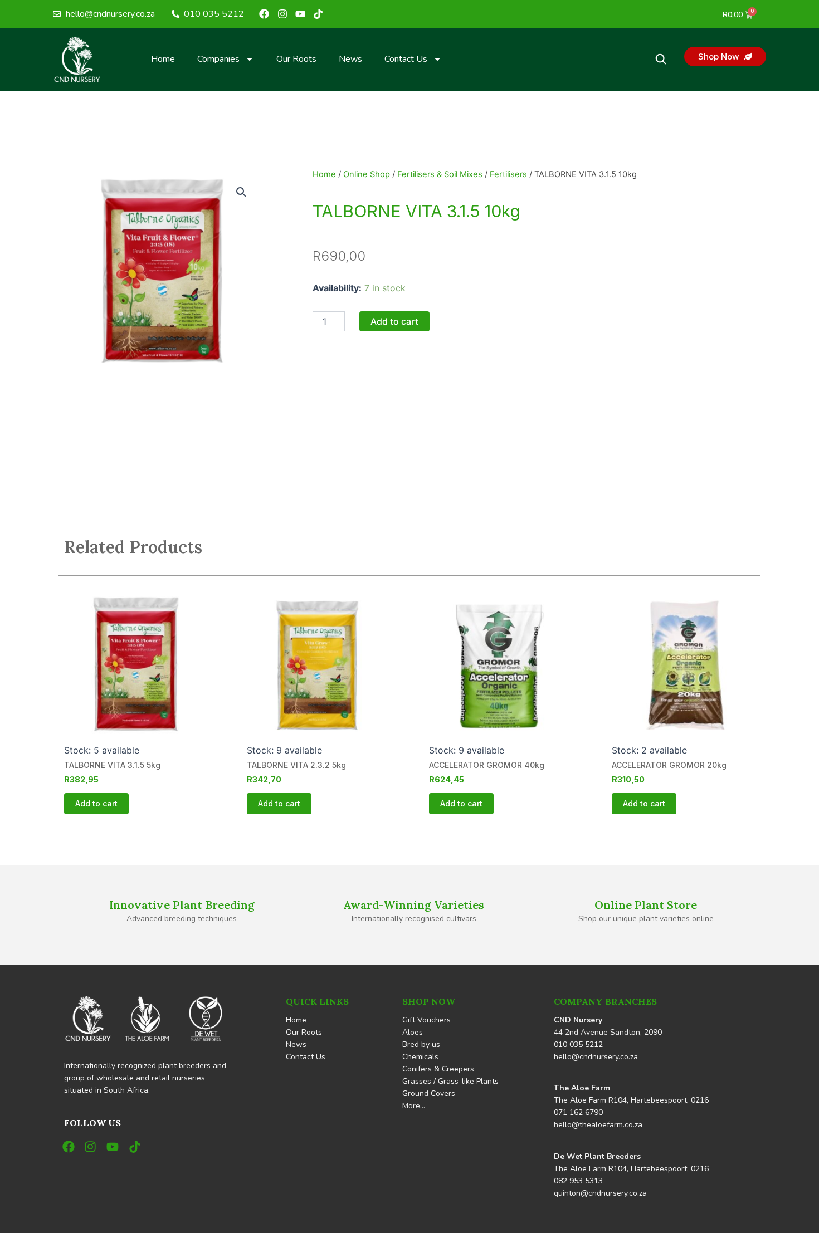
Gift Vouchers (426, 1020)
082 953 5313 (578, 1181)
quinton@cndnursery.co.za (600, 1193)
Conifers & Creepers (438, 1069)
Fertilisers (508, 174)
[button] (241, 192)
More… (413, 1105)
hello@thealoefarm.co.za (598, 1124)
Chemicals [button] (420, 1056)
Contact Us (405, 59)
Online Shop (366, 174)
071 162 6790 (578, 1112)
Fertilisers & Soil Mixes (439, 174)
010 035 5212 (578, 1044)
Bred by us (421, 1044)
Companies (218, 59)
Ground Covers (428, 1093)
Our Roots (296, 59)
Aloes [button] (412, 1032)
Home (163, 59)
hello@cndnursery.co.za (596, 1056)
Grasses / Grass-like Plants (450, 1081)
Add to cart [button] (96, 803)
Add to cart (394, 321)
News (350, 59)
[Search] (661, 59)
